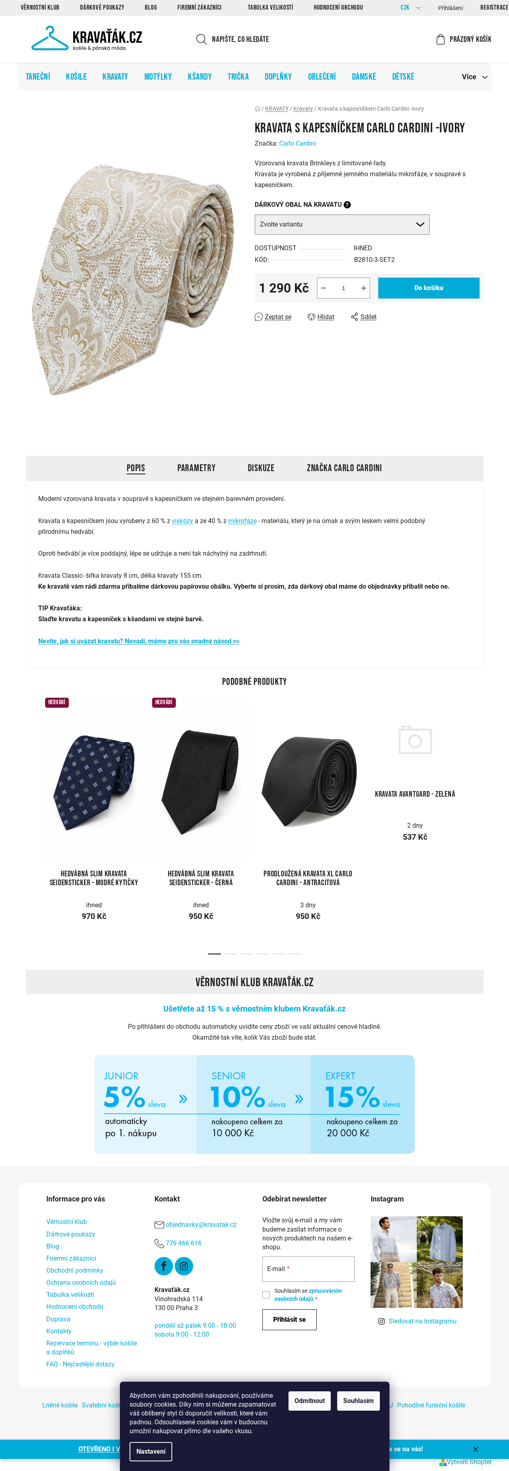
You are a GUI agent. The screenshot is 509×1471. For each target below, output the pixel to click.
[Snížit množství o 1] (323, 288)
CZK (406, 8)
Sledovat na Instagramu (423, 1321)
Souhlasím (358, 1401)
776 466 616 (184, 1243)
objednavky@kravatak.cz (201, 1225)
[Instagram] (184, 1266)
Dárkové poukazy (102, 8)
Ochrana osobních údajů (81, 1282)
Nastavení (150, 1451)
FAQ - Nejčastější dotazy (80, 1364)
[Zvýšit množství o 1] (364, 288)
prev (32, 779)
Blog (151, 8)
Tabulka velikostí (270, 8)
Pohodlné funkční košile (431, 1405)
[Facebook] (164, 1266)
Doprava (58, 1319)
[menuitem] (38, 77)
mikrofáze (242, 521)
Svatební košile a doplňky (118, 1405)
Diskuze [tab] (261, 468)
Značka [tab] (344, 468)
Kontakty (59, 1331)
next (477, 779)
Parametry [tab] (196, 468)
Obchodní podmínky (74, 1270)
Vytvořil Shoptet (469, 1462)
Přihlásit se (289, 1319)
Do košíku (428, 288)
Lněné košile (60, 1405)
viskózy (182, 521)
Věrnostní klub (40, 8)
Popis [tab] (136, 468)
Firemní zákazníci (199, 8)
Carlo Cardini (297, 143)
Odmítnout (310, 1401)
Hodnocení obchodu (338, 8)
